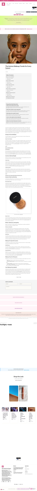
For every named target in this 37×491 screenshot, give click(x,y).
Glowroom (26, 471)
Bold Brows (8, 91)
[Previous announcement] (12, 0)
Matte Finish (8, 87)
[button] (10, 3)
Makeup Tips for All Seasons (10, 96)
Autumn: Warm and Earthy (10, 84)
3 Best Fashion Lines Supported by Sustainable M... (22, 416)
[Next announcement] (25, 0)
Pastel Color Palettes (10, 78)
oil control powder (23, 131)
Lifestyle (26, 470)
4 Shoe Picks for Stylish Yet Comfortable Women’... (14, 415)
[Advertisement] (18, 357)
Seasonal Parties (9, 95)
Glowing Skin (9, 79)
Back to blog (19, 277)
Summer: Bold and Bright (10, 80)
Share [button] (7, 71)
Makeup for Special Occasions (10, 92)
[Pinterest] (21, 14)
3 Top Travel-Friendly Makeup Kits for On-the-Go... (31, 416)
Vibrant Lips (8, 82)
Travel (26, 467)
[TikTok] (17, 14)
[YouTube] (19, 14)
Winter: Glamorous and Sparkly (11, 88)
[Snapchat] (22, 14)
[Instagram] (14, 14)
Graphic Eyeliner (9, 83)
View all (18, 425)
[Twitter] (16, 14)
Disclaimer (26, 472)
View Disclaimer (18, 22)
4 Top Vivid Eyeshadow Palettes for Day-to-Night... (5, 415)
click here (21, 214)
